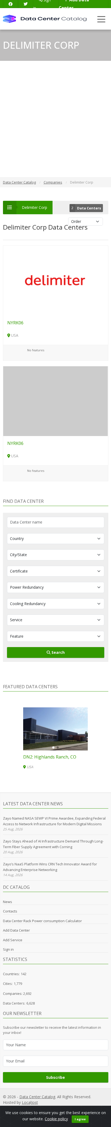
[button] (53, 747)
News (7, 901)
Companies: (13, 993)
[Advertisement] (55, 119)
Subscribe (55, 1077)
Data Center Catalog (37, 1096)
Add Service (12, 940)
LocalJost (30, 1102)
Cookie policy (56, 1118)
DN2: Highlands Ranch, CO (49, 757)
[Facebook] (10, 3)
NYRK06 (15, 323)
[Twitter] (25, 3)
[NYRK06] (55, 280)
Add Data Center (16, 930)
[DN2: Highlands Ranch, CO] (55, 728)
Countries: (11, 973)
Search (57, 652)
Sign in (8, 949)
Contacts (10, 911)
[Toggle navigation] (101, 19)
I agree (80, 1119)
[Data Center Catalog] (44, 18)
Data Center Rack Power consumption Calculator (42, 920)
